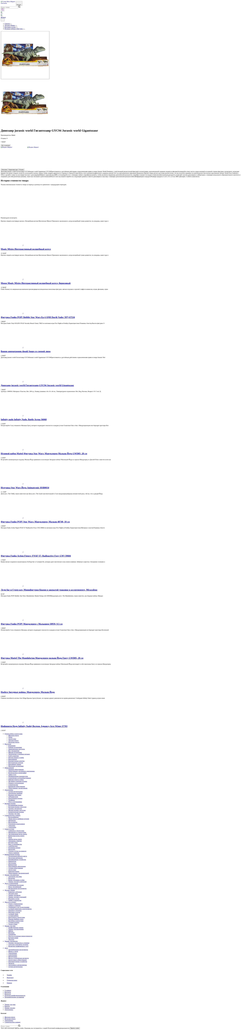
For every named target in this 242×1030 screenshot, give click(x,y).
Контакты (8, 992)
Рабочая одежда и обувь (16, 779)
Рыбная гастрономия (15, 747)
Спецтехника (12, 955)
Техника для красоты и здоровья (18, 943)
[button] (121, 103)
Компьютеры (12, 864)
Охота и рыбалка (13, 853)
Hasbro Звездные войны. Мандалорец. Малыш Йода (28, 692)
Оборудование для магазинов (17, 788)
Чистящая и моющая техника (17, 781)
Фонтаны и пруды (14, 912)
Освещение (12, 934)
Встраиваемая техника (15, 805)
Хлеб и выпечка (13, 756)
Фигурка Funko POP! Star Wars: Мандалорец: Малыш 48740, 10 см (35, 521)
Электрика (11, 825)
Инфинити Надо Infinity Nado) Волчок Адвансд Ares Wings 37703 (34, 726)
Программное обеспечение (17, 866)
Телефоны (11, 800)
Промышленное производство (18, 776)
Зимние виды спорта (15, 839)
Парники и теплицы (14, 910)
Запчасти (11, 963)
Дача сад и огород (10, 902)
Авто (6, 948)
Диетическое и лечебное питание (19, 754)
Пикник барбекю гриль (15, 919)
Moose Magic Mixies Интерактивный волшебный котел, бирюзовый (36, 283)
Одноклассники (12, 980)
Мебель (10, 931)
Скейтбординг (13, 846)
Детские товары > (11, 25)
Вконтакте (10, 977)
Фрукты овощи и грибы (16, 757)
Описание (4, 169)
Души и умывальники (15, 904)
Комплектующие (13, 871)
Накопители (12, 861)
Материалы (12, 820)
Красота (7, 1006)
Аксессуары (12, 739)
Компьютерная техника (12, 854)
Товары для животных (12, 875)
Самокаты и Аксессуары (16, 830)
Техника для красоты (15, 808)
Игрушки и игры (13, 898)
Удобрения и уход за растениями (18, 907)
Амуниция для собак (15, 876)
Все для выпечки (13, 751)
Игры (10, 837)
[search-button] (2, 9)
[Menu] (3, 19)
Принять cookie (74, 1028)
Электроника (9, 790)
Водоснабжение (13, 817)
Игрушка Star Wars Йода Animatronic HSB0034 (25, 487)
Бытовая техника (10, 803)
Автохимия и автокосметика (17, 965)
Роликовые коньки (14, 847)
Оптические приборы (15, 793)
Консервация (12, 759)
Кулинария (11, 745)
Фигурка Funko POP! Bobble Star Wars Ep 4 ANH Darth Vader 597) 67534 (38, 317)
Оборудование (9, 768)
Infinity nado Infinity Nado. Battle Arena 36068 (24, 419)
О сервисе (8, 990)
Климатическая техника (16, 812)
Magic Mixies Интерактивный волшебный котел (26, 249)
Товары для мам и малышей (17, 897)
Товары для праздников (16, 929)
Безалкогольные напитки (16, 761)
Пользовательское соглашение (14, 997)
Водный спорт (13, 842)
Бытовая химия (13, 938)
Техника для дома (14, 813)
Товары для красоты (11, 941)
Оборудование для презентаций (18, 873)
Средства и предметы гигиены (18, 944)
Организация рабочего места (17, 856)
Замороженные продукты (16, 749)
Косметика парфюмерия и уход (18, 946)
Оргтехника (12, 863)
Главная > (8, 23)
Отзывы (21, 169)
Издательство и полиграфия (17, 773)
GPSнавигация (13, 796)
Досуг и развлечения (11, 883)
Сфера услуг (12, 774)
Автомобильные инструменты (18, 949)
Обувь (10, 737)
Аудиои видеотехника (15, 791)
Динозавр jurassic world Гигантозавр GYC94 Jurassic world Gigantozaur (37, 385)
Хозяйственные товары (15, 927)
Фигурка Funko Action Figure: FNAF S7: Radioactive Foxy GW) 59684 (36, 556)
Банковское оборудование (16, 786)
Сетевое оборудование (15, 868)
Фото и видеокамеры (15, 802)
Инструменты (12, 822)
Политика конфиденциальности (15, 995)
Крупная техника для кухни (17, 807)
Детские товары (10, 890)
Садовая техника (13, 922)
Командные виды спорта (16, 836)
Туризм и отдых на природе (17, 851)
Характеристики (13, 169)
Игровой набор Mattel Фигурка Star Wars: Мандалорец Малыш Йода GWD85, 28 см (44, 453)
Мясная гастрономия (15, 752)
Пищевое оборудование (16, 769)
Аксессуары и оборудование (17, 960)
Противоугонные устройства (17, 961)
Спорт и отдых (9, 829)
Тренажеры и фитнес (15, 841)
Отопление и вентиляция (16, 824)
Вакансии (8, 994)
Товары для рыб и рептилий (17, 881)
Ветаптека (11, 878)
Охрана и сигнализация (16, 783)
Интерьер (11, 932)
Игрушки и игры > (11, 27)
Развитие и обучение (15, 892)
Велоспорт (11, 849)
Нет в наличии (6, 145)
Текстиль (11, 939)
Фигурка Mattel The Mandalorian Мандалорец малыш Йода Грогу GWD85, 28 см (42, 658)
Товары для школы (14, 895)
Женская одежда (13, 735)
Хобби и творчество (14, 900)
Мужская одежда (13, 742)
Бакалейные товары (14, 764)
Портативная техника (15, 798)
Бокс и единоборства (15, 844)
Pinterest (9, 983)
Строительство (13, 785)
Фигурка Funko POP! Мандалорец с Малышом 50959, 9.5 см (31, 624)
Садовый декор (13, 914)
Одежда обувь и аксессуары (13, 734)
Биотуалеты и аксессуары (16, 917)
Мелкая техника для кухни (17, 810)
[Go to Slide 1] (25, 55)
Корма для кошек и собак (16, 880)
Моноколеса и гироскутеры (17, 832)
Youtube (9, 975)
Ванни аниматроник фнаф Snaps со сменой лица (25, 351)
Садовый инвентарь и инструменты (20, 909)
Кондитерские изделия (15, 762)
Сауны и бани (12, 924)
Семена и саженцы (14, 905)
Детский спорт (13, 893)
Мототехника (12, 956)
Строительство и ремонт (12, 815)
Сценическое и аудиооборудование (19, 778)
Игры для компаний (14, 887)
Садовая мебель (13, 915)
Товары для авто (10, 1008)
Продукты (8, 744)
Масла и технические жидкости (18, 958)
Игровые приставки (14, 795)
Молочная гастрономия (15, 766)
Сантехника (12, 827)
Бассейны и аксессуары (15, 921)
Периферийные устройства (17, 859)
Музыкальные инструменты (17, 888)
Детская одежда (13, 740)
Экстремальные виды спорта (17, 834)
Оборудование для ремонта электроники (21, 771)
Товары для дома (10, 926)
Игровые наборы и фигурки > (15, 29)
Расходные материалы (15, 858)
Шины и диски (13, 951)
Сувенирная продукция (16, 885)
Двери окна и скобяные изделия (18, 819)
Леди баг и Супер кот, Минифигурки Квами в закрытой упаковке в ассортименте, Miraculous (49, 590)
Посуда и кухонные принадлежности (20, 936)
